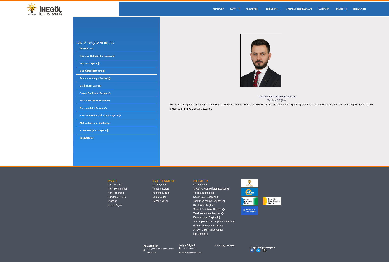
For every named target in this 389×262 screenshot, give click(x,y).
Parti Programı (116, 193)
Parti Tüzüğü (115, 184)
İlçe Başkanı (86, 48)
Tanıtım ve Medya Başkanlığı (95, 78)
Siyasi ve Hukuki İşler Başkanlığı (97, 56)
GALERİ (339, 9)
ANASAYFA (218, 9)
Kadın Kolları (159, 197)
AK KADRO (251, 9)
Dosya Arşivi (115, 205)
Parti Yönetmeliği (117, 188)
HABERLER (323, 9)
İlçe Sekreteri (87, 138)
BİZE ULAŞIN (359, 9)
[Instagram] (265, 250)
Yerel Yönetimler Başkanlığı (95, 100)
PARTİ (233, 9)
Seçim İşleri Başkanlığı (92, 71)
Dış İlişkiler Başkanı (90, 85)
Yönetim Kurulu (160, 188)
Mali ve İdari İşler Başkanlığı (95, 123)
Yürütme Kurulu (161, 193)
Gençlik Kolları (160, 201)
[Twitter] (258, 250)
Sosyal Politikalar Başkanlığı (95, 93)
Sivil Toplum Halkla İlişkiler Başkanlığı (100, 115)
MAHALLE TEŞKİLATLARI (299, 9)
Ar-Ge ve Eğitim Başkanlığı (94, 130)
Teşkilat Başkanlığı (90, 63)
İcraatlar (112, 201)
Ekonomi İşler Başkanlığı (93, 108)
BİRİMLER (271, 9)
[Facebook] (252, 250)
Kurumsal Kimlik (117, 197)
